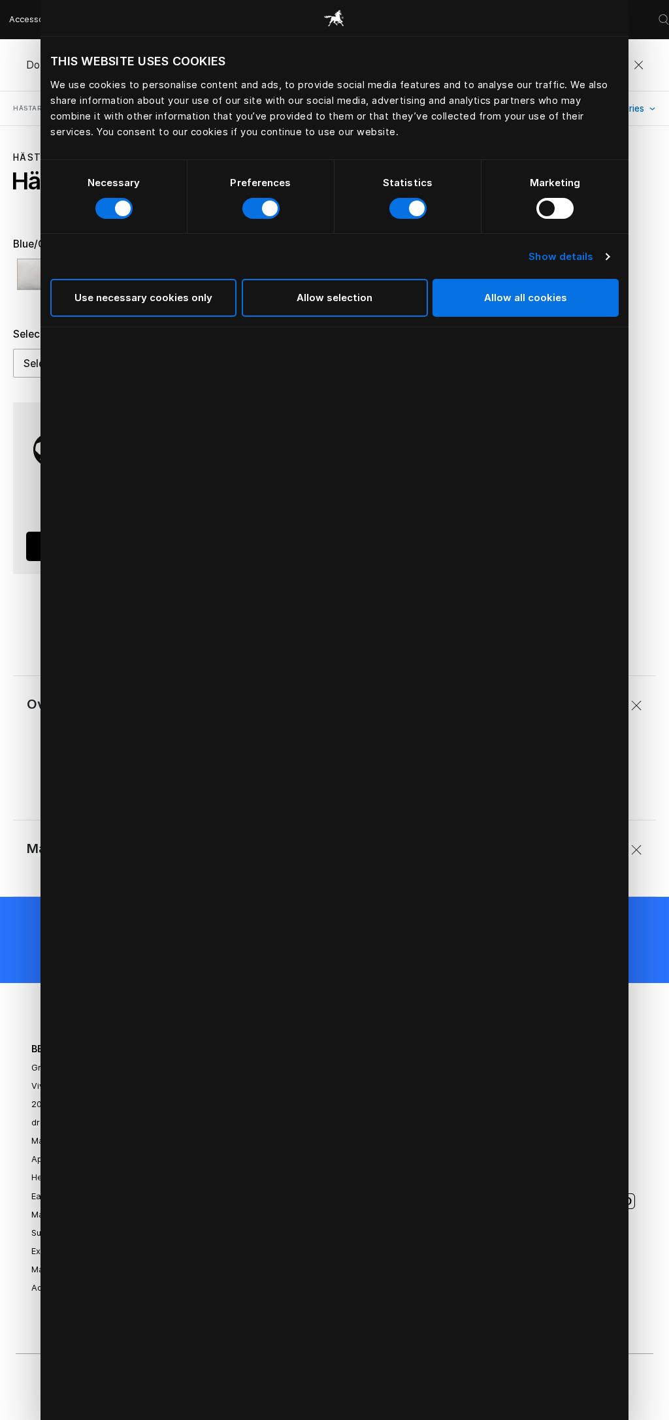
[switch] (261, 208)
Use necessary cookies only (143, 297)
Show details (561, 256)
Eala (39, 1196)
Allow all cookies (525, 297)
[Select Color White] (36, 280)
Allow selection (334, 297)
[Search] (664, 19)
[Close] (638, 65)
